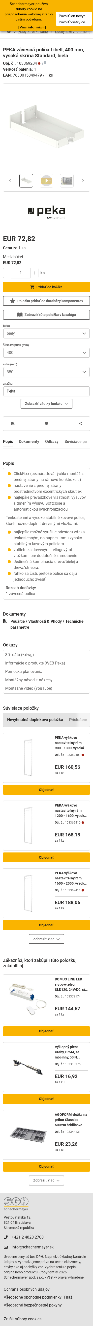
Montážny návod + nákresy (29, 680)
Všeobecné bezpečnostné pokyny (33, 1305)
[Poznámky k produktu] (46, 424)
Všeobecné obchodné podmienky (33, 1297)
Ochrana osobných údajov (27, 1289)
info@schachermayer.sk (33, 1247)
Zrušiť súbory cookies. (23, 1319)
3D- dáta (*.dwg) (19, 654)
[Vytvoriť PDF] (13, 424)
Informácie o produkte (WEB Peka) (35, 663)
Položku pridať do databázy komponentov (50, 301)
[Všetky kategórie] (9, 32)
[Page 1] (26, 180)
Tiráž (67, 1297)
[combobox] (41, 333)
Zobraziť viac (43, 939)
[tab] (26, 180)
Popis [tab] (8, 441)
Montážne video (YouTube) (28, 688)
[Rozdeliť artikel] (80, 424)
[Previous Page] (10, 181)
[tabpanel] (46, 524)
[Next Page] (83, 181)
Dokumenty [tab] (29, 441)
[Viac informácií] (32, 27)
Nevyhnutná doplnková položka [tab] (35, 719)
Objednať (46, 790)
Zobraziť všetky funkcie (43, 404)
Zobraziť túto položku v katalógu (50, 315)
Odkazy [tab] (52, 441)
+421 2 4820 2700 (28, 1237)
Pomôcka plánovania (23, 671)
